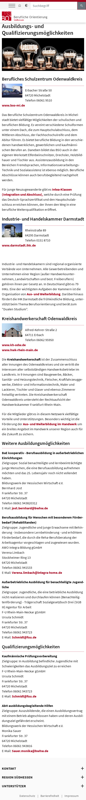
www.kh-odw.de (14, 345)
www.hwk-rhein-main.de (20, 350)
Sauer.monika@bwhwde (30, 751)
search (81, 6)
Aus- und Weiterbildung (44, 294)
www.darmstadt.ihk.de (19, 245)
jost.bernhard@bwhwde (30, 508)
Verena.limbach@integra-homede (37, 572)
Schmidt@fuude (24, 637)
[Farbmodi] (26, 6)
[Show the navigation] (12, 5)
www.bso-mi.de (13, 105)
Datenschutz (27, 796)
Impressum (71, 796)
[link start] (19, 6)
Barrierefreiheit (49, 796)
